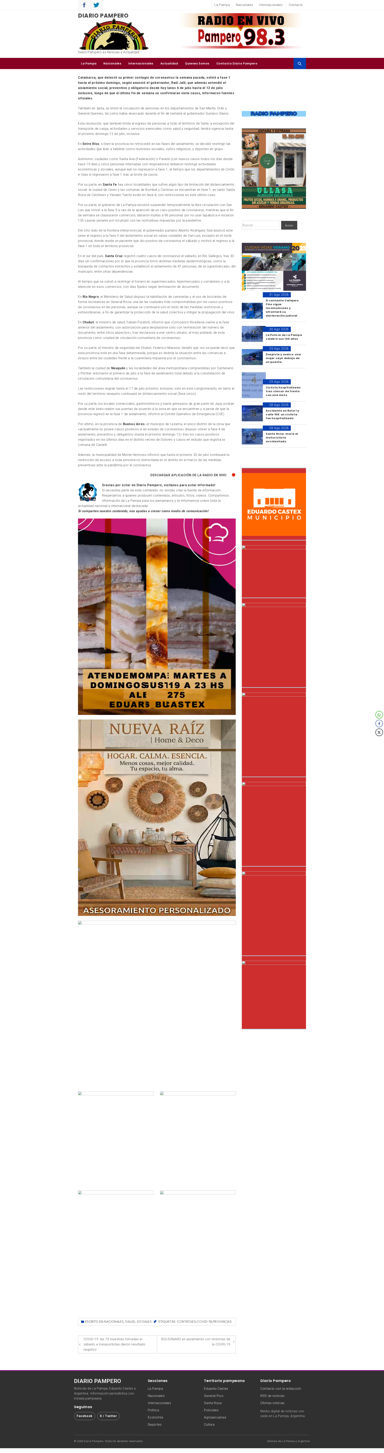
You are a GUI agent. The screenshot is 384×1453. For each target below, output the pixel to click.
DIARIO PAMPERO (97, 1381)
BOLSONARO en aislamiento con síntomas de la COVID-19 (195, 1341)
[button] (379, 740)
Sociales (144, 1321)
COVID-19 (204, 1321)
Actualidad (169, 63)
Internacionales (271, 5)
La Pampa (222, 5)
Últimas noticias (272, 1403)
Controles (186, 1321)
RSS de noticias (272, 1396)
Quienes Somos (197, 63)
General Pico (213, 1396)
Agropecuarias (215, 1417)
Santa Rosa (213, 1403)
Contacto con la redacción (280, 1389)
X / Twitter (108, 1416)
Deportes (155, 1424)
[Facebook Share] (379, 723)
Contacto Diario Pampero (237, 63)
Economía (155, 1417)
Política (153, 1410)
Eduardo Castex (216, 1389)
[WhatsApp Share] (379, 715)
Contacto (296, 5)
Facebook (85, 1416)
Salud (130, 1321)
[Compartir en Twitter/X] (379, 732)
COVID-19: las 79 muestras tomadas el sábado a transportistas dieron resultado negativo (115, 1344)
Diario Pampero (103, 16)
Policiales (211, 1410)
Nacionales (244, 5)
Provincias (222, 1321)
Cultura (209, 1424)
